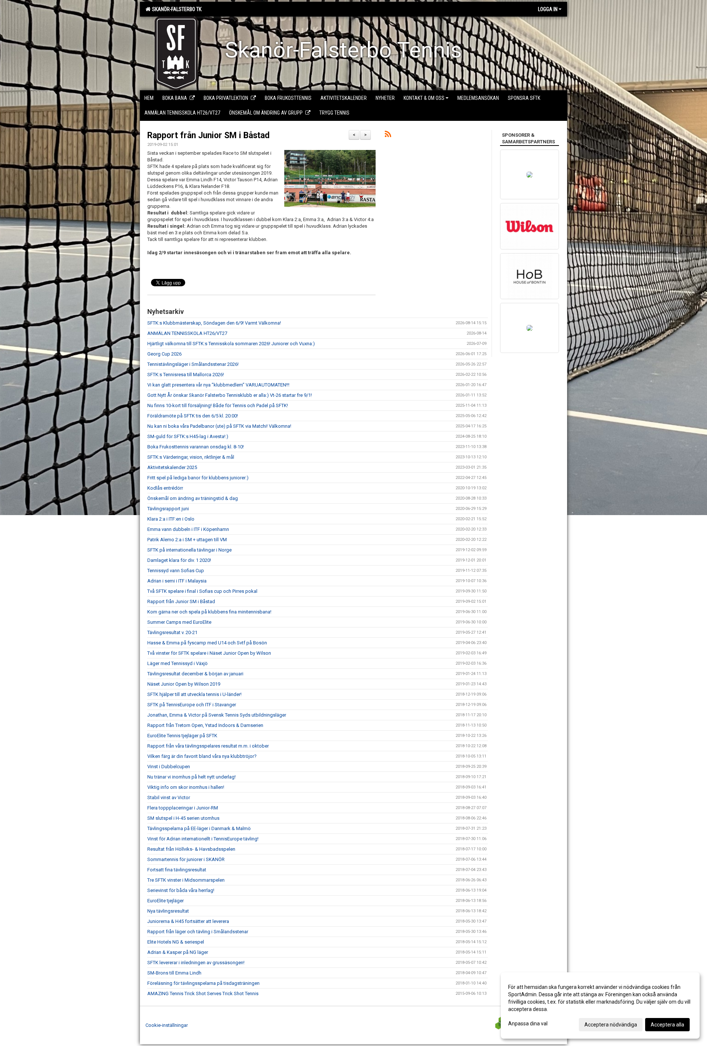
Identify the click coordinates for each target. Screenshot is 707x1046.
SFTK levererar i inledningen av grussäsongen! (196, 962)
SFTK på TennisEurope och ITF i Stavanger (191, 704)
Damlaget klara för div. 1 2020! (179, 560)
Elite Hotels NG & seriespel (175, 942)
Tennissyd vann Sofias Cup (175, 570)
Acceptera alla (667, 1025)
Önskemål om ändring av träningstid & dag (192, 498)
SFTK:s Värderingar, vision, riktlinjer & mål (190, 457)
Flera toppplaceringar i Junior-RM (182, 808)
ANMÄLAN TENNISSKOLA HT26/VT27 (187, 333)
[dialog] (600, 1005)
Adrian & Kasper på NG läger (177, 952)
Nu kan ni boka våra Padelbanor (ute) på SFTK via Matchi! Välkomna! (219, 426)
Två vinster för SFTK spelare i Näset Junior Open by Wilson (209, 653)
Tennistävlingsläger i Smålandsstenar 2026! (193, 364)
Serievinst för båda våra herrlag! (180, 890)
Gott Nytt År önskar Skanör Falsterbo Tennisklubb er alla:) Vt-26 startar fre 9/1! (229, 395)
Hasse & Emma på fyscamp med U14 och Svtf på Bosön (207, 643)
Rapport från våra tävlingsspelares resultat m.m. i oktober (208, 746)
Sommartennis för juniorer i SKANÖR (186, 859)
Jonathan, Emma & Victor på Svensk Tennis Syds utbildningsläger (216, 715)
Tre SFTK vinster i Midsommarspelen (186, 880)
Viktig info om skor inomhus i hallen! (185, 787)
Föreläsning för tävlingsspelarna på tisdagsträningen (203, 983)
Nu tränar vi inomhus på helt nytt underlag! (191, 777)
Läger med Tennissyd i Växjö (177, 663)
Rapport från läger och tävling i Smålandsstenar (197, 931)
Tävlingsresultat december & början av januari (195, 673)
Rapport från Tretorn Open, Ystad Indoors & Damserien (205, 725)
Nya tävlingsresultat (168, 911)
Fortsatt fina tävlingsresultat (176, 869)
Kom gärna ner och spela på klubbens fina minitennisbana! (209, 612)
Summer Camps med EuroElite (179, 622)
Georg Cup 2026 (164, 354)
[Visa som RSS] (388, 135)
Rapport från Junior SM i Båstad (208, 135)
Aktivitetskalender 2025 (172, 467)
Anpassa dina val (528, 1023)
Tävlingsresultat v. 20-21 (172, 632)
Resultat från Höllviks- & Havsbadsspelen (191, 849)
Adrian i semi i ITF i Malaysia (177, 581)
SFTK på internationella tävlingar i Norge (189, 550)
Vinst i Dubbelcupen (168, 766)
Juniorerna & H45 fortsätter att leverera (188, 921)
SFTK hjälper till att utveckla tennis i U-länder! (194, 694)
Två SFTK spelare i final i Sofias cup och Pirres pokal (202, 591)
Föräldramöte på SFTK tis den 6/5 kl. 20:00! (192, 416)
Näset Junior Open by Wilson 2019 (183, 684)
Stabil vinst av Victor (168, 797)
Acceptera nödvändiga (610, 1025)
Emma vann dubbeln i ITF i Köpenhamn (188, 529)
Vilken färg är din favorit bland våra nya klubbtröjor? (202, 756)
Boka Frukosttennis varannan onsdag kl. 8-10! (195, 446)
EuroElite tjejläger (165, 900)
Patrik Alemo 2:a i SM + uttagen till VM (187, 539)
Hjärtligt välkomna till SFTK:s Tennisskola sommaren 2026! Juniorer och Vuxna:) (231, 343)
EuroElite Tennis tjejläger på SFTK (182, 735)
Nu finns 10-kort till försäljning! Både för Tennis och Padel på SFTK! (217, 405)
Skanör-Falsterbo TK (175, 9)
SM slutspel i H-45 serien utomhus (183, 818)
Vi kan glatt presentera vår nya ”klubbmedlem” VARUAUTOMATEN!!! (218, 385)
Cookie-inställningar (166, 1025)
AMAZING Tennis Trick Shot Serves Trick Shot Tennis (202, 993)
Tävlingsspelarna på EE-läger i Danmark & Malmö (199, 828)
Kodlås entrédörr (165, 488)
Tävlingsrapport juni (168, 508)
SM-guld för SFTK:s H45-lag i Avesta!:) (187, 436)
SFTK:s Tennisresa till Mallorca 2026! (185, 374)
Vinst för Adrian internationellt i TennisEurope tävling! (202, 839)
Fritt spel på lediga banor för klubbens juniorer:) (198, 477)
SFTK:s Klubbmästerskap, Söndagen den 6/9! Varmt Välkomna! (214, 323)
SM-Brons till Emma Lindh (174, 973)
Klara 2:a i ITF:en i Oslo (170, 519)
